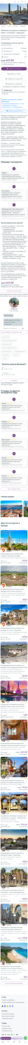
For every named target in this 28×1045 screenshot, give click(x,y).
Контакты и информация (8, 1000)
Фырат (8, 663)
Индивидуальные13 (20, 351)
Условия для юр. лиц (7, 1030)
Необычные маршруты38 (9, 340)
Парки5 (5, 358)
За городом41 (5, 337)
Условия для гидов (6, 1028)
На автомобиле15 (6, 351)
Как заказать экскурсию (8, 1014)
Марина (14, 309)
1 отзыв (23, 551)
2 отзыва (22, 702)
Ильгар (8, 964)
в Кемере (15, 311)
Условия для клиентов (7, 1018)
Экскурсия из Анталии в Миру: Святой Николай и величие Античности (12, 407)
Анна (7, 702)
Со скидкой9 (5, 355)
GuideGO (9, 551)
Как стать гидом (6, 1026)
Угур (7, 741)
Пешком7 (16, 355)
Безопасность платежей (8, 1016)
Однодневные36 (6, 344)
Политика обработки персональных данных (13, 1002)
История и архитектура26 (9, 347)
